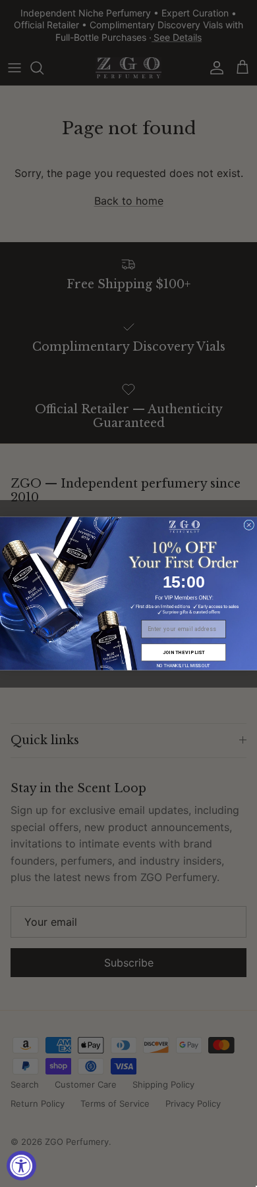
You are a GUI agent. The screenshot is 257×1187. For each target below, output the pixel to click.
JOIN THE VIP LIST (184, 652)
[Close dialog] (248, 524)
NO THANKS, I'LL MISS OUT (183, 665)
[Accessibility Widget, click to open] (21, 1165)
